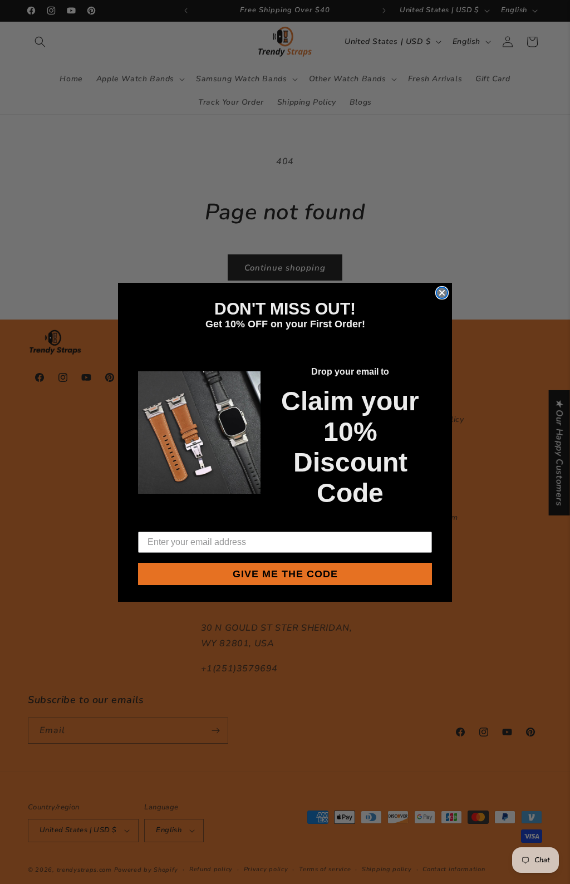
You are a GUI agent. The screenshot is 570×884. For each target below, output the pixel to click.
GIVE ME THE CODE (285, 573)
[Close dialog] (442, 292)
